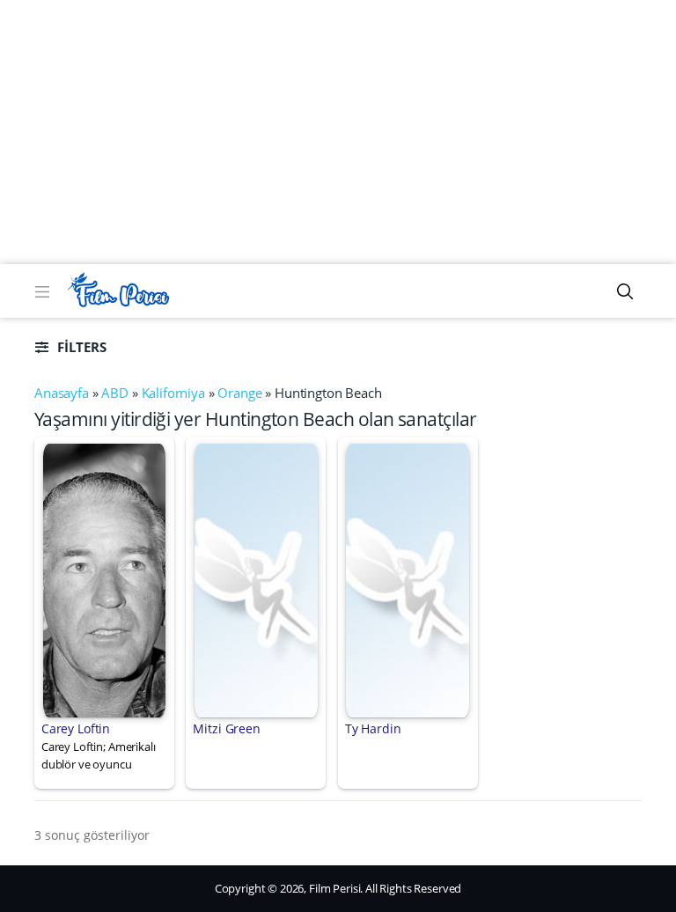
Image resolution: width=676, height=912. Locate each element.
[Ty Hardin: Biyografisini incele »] (407, 579)
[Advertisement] (338, 132)
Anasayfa (61, 392)
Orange (239, 392)
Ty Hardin (373, 728)
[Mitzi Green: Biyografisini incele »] (256, 579)
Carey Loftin (75, 728)
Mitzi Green (226, 728)
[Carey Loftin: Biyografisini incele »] (104, 579)
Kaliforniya (173, 392)
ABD (115, 392)
